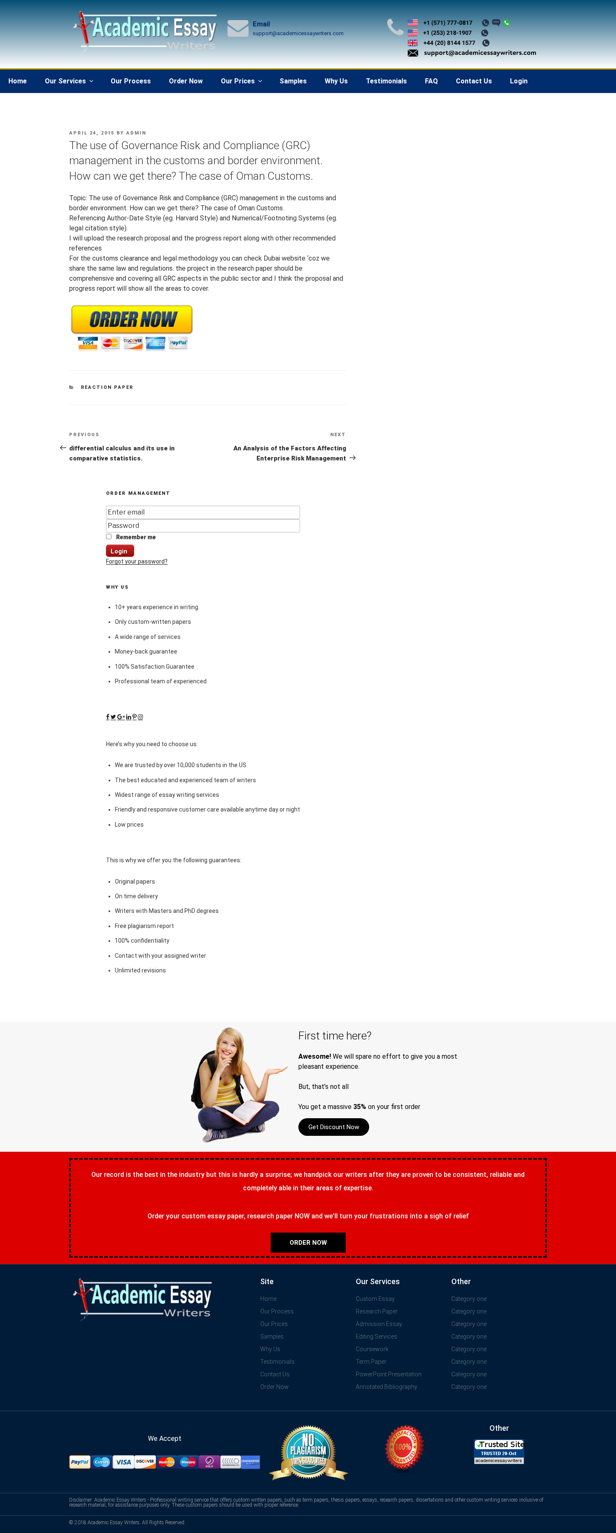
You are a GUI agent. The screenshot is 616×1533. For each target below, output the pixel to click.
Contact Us (474, 81)
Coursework (372, 1349)
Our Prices (238, 81)
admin (136, 133)
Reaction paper (107, 387)
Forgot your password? (137, 561)
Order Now (186, 81)
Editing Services (376, 1336)
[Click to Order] (132, 352)
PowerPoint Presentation (389, 1374)
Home (17, 81)
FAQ (431, 81)
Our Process (131, 81)
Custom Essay (375, 1298)
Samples (293, 81)
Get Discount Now (333, 1127)
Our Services (65, 81)
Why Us (336, 81)
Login (519, 81)
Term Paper (371, 1361)
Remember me (135, 537)
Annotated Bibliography (386, 1386)
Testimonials (386, 81)
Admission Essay (379, 1324)
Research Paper (377, 1311)
